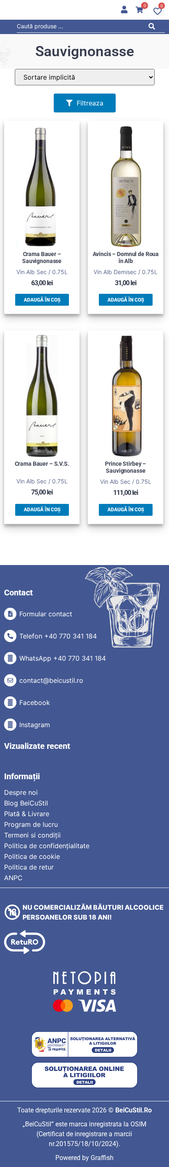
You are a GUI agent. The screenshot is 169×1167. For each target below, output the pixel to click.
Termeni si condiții (32, 835)
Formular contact (45, 614)
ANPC (13, 878)
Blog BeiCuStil (26, 803)
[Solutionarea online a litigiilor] (84, 1075)
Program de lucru (31, 824)
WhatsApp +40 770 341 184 (62, 658)
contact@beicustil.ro (51, 680)
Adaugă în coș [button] (42, 300)
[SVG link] (24, 942)
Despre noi (21, 792)
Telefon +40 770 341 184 (58, 636)
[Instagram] (10, 725)
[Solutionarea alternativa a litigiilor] (84, 1044)
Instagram (34, 725)
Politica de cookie (32, 856)
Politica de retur (29, 867)
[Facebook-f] (10, 702)
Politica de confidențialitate (46, 846)
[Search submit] (154, 27)
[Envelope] (10, 680)
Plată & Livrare (26, 814)
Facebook (34, 702)
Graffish (102, 1158)
